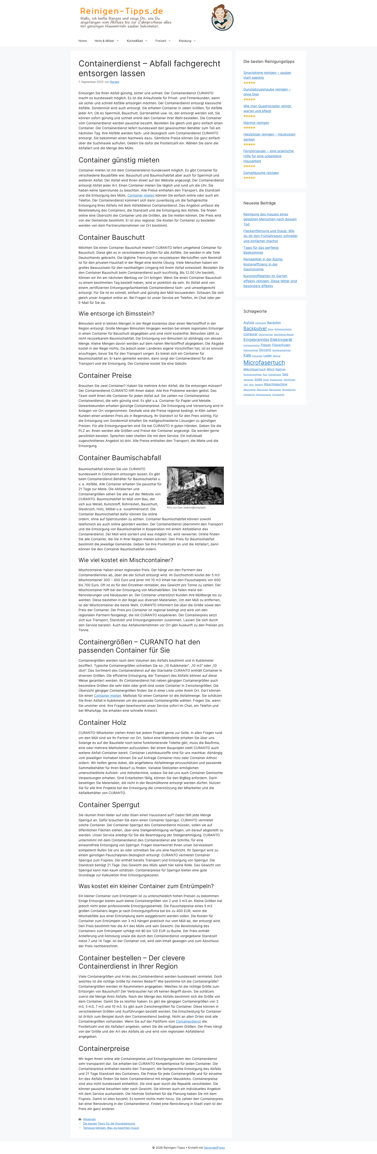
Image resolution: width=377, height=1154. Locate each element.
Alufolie (248, 322)
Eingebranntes (256, 339)
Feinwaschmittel (251, 345)
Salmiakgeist (274, 374)
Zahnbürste (249, 394)
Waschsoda (262, 389)
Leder (268, 355)
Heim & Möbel (104, 41)
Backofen (274, 322)
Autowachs (260, 323)
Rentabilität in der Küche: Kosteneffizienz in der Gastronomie (263, 264)
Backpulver (255, 328)
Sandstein (248, 379)
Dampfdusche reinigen (261, 173)
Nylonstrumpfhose (252, 374)
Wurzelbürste (289, 389)
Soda (258, 379)
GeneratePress (214, 1147)
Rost (265, 374)
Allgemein (89, 1119)
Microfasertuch (264, 362)
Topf (245, 384)
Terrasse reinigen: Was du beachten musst (111, 1127)
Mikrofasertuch (254, 369)
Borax (271, 329)
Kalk (247, 355)
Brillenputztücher (283, 329)
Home (83, 41)
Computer (250, 334)
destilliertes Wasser (284, 334)
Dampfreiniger (266, 334)
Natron (280, 369)
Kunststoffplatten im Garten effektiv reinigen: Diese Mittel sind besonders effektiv (270, 281)
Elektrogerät (281, 339)
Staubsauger (276, 379)
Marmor (276, 356)
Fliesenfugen (281, 345)
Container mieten (141, 195)
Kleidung (185, 41)
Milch (271, 369)
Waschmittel (249, 389)
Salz (285, 374)
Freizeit (161, 41)
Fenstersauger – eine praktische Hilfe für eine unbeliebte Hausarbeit (268, 156)
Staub (266, 379)
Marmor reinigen (256, 123)
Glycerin (265, 350)
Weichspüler (275, 389)
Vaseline (259, 384)
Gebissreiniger (250, 350)
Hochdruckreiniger (281, 350)
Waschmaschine (275, 384)
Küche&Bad (135, 41)
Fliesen (266, 345)
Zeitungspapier (263, 394)
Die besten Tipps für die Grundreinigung (109, 1123)
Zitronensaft (278, 394)
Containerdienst (188, 1021)
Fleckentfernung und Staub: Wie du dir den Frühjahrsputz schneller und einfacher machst (270, 236)
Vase (251, 384)
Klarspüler (257, 356)
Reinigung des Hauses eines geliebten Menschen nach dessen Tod (270, 219)
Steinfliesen (289, 379)
